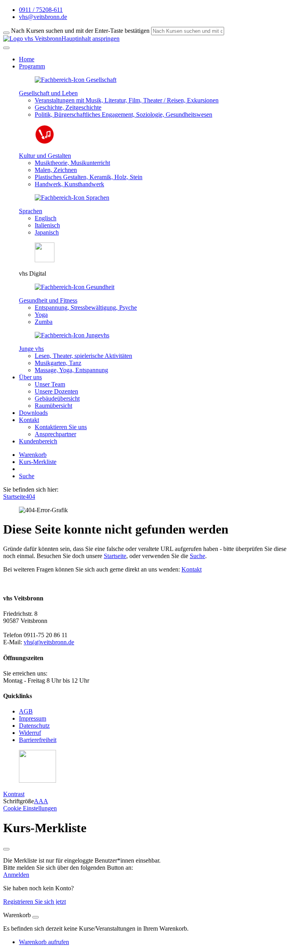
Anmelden (16, 874)
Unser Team (50, 384)
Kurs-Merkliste (37, 461)
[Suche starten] (6, 33)
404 (30, 496)
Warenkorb (33, 454)
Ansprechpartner (55, 434)
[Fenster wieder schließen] (6, 849)
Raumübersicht (53, 405)
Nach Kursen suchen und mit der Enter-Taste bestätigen (80, 30)
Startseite (14, 496)
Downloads (33, 412)
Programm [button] (32, 66)
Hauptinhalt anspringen (91, 38)
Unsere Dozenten (56, 391)
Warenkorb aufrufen (44, 942)
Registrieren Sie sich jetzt (34, 901)
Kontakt (191, 569)
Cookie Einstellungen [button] (30, 808)
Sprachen (30, 211)
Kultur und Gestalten (45, 155)
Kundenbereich (38, 441)
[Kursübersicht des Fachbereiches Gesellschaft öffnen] (75, 79)
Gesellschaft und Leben (48, 93)
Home (26, 59)
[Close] (35, 917)
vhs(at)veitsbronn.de (49, 642)
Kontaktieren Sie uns (61, 427)
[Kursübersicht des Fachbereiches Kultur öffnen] (44, 142)
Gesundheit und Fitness (48, 300)
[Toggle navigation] (6, 48)
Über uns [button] (30, 377)
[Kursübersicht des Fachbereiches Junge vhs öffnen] (72, 335)
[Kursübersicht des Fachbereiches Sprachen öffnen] (72, 197)
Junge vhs (31, 348)
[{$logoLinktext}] (32, 38)
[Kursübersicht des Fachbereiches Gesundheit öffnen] (74, 287)
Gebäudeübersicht (57, 398)
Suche (26, 476)
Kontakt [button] (29, 419)
